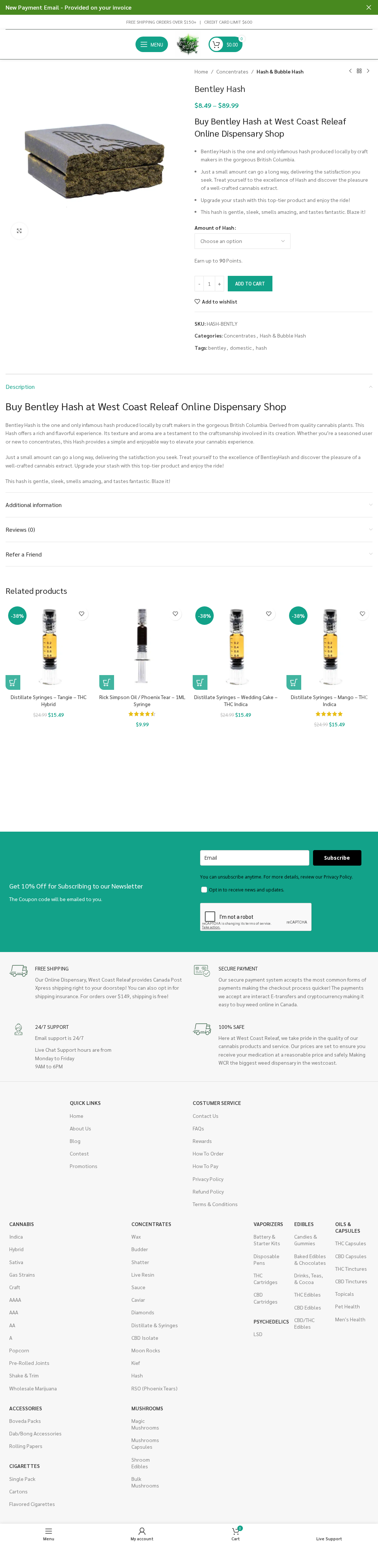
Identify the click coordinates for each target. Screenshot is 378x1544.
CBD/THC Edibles (304, 1323)
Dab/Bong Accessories (35, 1433)
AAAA (15, 1299)
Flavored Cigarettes (32, 1503)
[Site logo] (188, 43)
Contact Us (206, 1115)
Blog (75, 1140)
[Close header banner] (369, 7)
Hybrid (16, 1249)
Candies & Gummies (305, 1239)
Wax (136, 1236)
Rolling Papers (25, 1445)
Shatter (140, 1262)
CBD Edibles (307, 1307)
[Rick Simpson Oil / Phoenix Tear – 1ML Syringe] (142, 647)
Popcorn (19, 1350)
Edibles (304, 1224)
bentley (217, 347)
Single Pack (22, 1478)
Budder (139, 1249)
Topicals (344, 1293)
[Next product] (368, 71)
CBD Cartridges (266, 1297)
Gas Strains (22, 1274)
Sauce (138, 1287)
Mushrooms (147, 1408)
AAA (13, 1312)
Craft (14, 1287)
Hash (137, 1375)
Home (201, 71)
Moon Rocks (145, 1350)
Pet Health (347, 1306)
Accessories (25, 1408)
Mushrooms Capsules (145, 1443)
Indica (16, 1236)
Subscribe (337, 857)
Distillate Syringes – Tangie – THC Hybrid (48, 701)
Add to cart (250, 283)
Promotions (83, 1166)
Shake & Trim (24, 1375)
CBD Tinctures (351, 1281)
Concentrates (232, 71)
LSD (258, 1334)
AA (12, 1325)
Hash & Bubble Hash (280, 71)
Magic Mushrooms (145, 1424)
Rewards (202, 1140)
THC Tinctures (351, 1268)
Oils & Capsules (347, 1227)
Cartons (18, 1491)
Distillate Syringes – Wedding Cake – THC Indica (236, 701)
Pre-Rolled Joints (29, 1362)
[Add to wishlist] (81, 613)
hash (261, 347)
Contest (79, 1153)
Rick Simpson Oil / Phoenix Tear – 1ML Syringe (142, 701)
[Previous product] (350, 71)
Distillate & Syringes (154, 1325)
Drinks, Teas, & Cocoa (308, 1278)
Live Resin (142, 1274)
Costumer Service (217, 1102)
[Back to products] (359, 71)
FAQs (198, 1128)
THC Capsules (350, 1243)
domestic (241, 347)
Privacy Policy (208, 1178)
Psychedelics (270, 1321)
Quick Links (85, 1102)
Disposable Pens (266, 1259)
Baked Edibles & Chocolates (310, 1259)
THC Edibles (307, 1294)
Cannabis (21, 1224)
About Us (80, 1128)
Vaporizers (268, 1224)
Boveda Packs (25, 1420)
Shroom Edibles (140, 1462)
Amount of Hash (214, 227)
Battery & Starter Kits (267, 1239)
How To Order (208, 1153)
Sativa (16, 1262)
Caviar (138, 1299)
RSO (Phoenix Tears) (154, 1388)
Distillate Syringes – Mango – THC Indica (329, 701)
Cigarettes (24, 1465)
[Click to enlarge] (19, 231)
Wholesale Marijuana (33, 1388)
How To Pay (205, 1166)
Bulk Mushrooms (145, 1482)
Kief (135, 1362)
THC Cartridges (266, 1278)
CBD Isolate (144, 1337)
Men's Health (350, 1319)
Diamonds (142, 1312)
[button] (13, 682)
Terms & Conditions (215, 1204)
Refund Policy (208, 1191)
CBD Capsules (351, 1256)
